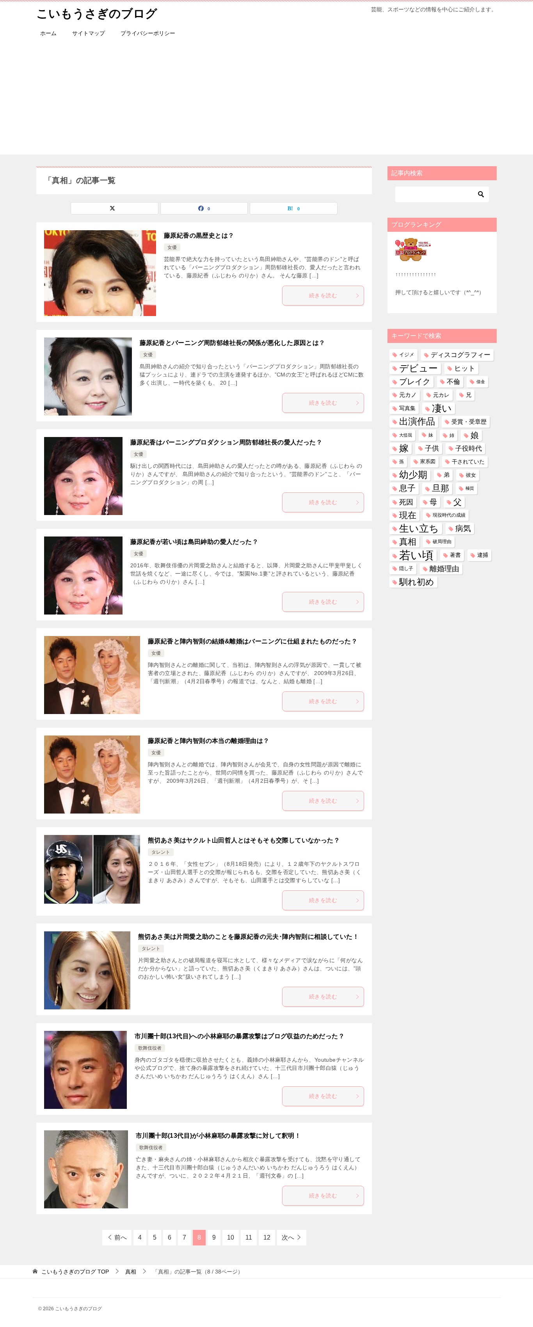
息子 (407, 488)
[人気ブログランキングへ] (413, 256)
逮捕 (482, 555)
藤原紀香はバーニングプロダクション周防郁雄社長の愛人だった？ (226, 442)
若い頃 (416, 555)
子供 (432, 448)
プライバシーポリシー (148, 33)
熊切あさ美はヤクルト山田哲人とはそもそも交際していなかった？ (244, 840)
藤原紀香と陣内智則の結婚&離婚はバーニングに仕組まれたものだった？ (252, 641)
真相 (407, 542)
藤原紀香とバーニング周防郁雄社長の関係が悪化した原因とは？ (232, 342)
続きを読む (323, 295)
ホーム (48, 33)
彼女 (471, 475)
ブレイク (414, 381)
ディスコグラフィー (460, 355)
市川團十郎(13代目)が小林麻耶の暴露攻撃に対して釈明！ (218, 1135)
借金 (480, 381)
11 (248, 1237)
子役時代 (468, 448)
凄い (442, 408)
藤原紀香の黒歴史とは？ (199, 235)
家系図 (427, 461)
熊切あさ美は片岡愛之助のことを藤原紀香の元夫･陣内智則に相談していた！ (248, 936)
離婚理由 (444, 569)
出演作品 (417, 421)
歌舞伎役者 (150, 1048)
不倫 (453, 381)
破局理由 (442, 541)
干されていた (468, 461)
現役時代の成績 (449, 515)
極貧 (469, 488)
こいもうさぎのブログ (96, 13)
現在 (407, 515)
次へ (288, 1237)
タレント (160, 852)
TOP (75, 1271)
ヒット (464, 368)
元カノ (408, 395)
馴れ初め (416, 582)
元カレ (441, 395)
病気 (463, 528)
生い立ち (419, 528)
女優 (172, 247)
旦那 (440, 488)
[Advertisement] (266, 100)
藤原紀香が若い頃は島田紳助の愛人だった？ (194, 541)
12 (266, 1237)
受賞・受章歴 (469, 421)
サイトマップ (88, 33)
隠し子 (406, 568)
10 (230, 1237)
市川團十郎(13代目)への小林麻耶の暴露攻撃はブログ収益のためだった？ (240, 1036)
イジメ (406, 354)
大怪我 (405, 435)
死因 (406, 502)
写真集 (407, 408)
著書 (455, 555)
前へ (120, 1237)
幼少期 (413, 475)
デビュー (418, 368)
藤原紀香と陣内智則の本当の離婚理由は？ (209, 740)
